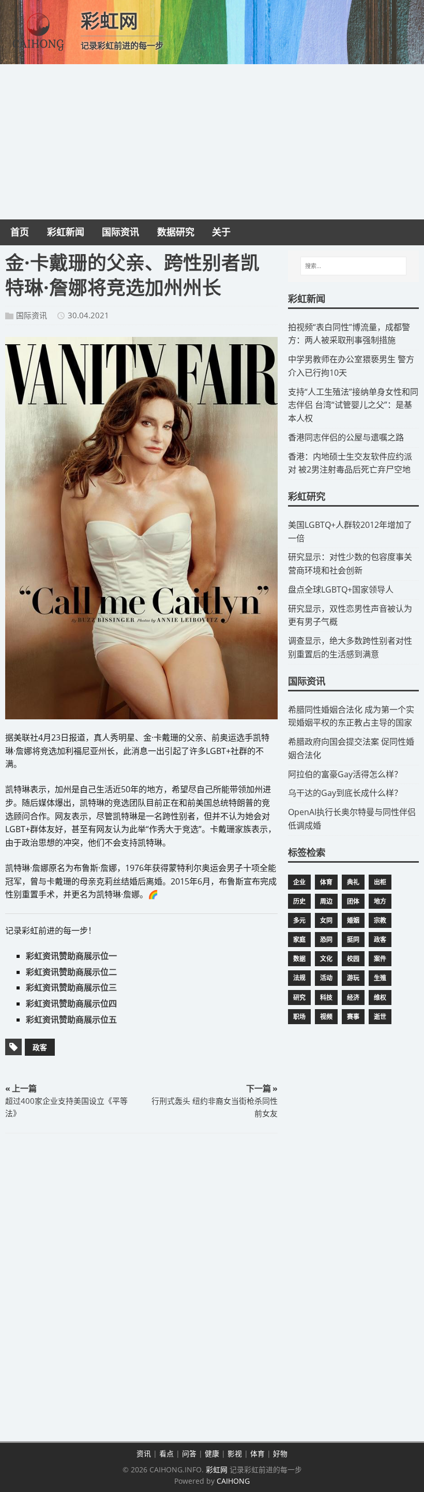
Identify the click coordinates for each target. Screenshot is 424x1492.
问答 (189, 1453)
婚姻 (353, 920)
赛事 (353, 1016)
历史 (299, 901)
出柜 (380, 882)
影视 (235, 1453)
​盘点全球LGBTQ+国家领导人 (340, 589)
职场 (299, 1016)
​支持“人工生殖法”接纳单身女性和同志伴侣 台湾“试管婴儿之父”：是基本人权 (353, 405)
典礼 (353, 882)
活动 (326, 977)
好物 (280, 1453)
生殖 (380, 977)
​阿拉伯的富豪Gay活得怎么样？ (345, 774)
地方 (380, 901)
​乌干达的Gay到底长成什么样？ (345, 793)
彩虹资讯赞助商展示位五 (71, 1019)
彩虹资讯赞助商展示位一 (71, 956)
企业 (299, 882)
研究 (299, 997)
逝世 (380, 1016)
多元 (299, 920)
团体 (353, 901)
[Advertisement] (212, 141)
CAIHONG (233, 1481)
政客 (40, 1047)
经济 (353, 997)
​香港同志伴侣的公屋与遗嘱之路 (346, 437)
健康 (212, 1453)
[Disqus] (141, 1289)
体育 (326, 882)
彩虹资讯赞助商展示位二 (71, 972)
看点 (166, 1453)
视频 (326, 1016)
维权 (380, 997)
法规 (299, 977)
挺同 (353, 939)
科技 (326, 997)
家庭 (299, 939)
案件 (380, 958)
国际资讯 (31, 315)
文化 (326, 958)
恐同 (326, 939)
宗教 (380, 920)
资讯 (144, 1453)
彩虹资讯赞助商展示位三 (71, 987)
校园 (353, 958)
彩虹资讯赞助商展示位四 (71, 1003)
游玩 (353, 977)
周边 (326, 901)
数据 (299, 958)
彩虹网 (217, 1469)
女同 (326, 920)
